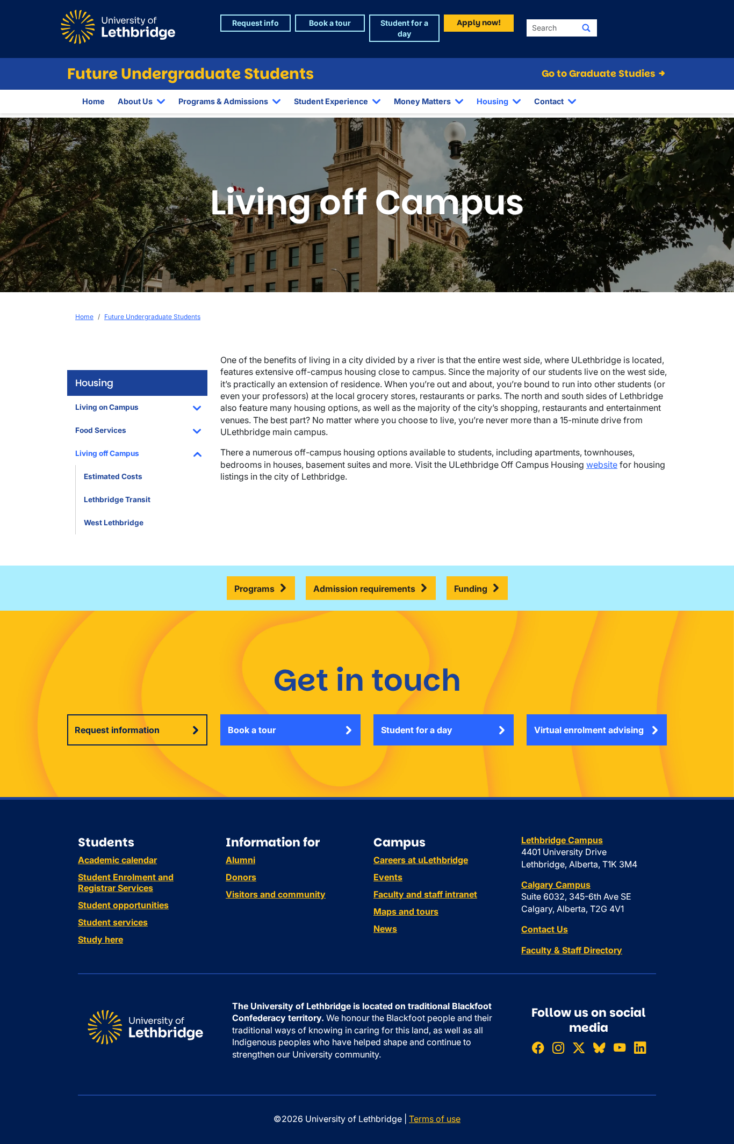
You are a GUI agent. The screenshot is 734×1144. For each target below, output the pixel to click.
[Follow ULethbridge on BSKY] (599, 1047)
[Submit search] (586, 28)
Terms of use (434, 1118)
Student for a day (416, 730)
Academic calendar (117, 860)
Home (93, 101)
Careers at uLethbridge (420, 860)
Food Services (100, 430)
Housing (492, 101)
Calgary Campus (556, 884)
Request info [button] (255, 22)
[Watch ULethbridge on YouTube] (619, 1047)
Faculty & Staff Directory (571, 950)
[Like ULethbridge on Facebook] (537, 1047)
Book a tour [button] (330, 22)
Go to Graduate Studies (599, 73)
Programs (254, 588)
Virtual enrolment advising (589, 730)
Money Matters (422, 101)
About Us (135, 101)
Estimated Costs (113, 476)
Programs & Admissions (223, 101)
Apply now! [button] (479, 22)
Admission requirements (364, 588)
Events (387, 877)
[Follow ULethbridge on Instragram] (558, 1047)
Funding (470, 588)
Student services (113, 922)
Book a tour (252, 730)
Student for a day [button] (404, 28)
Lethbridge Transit (117, 499)
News (385, 928)
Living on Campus (107, 407)
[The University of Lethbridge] (145, 1026)
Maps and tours (405, 911)
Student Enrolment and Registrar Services (126, 882)
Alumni (240, 860)
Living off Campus (107, 453)
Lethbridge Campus (562, 840)
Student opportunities (123, 905)
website (601, 464)
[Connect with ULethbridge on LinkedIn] (640, 1047)
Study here (100, 939)
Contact (549, 101)
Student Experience (331, 101)
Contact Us (544, 929)
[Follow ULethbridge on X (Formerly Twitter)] (578, 1047)
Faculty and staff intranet (425, 894)
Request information (117, 730)
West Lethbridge (113, 522)
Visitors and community (276, 894)
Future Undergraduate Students (190, 73)
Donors (241, 877)
